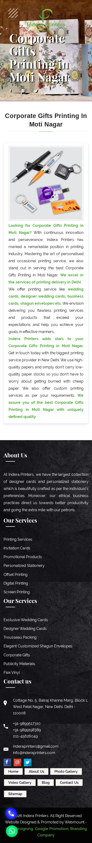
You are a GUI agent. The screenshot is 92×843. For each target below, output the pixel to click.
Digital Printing (16, 583)
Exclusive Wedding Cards (26, 620)
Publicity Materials (19, 664)
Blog (46, 782)
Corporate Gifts (17, 655)
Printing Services (18, 539)
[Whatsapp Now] (12, 831)
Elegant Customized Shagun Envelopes (38, 646)
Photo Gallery (66, 771)
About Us (36, 771)
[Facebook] (10, 91)
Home (13, 771)
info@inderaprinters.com (34, 752)
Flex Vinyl (12, 672)
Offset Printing (16, 574)
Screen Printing (17, 592)
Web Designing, (19, 828)
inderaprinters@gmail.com (36, 746)
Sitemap (15, 794)
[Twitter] (36, 91)
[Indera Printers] (46, 19)
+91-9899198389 (27, 730)
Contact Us (69, 782)
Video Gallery (19, 782)
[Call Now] (11, 813)
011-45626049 (25, 736)
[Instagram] (23, 91)
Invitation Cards (17, 548)
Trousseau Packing (20, 637)
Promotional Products (23, 557)
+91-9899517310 (27, 723)
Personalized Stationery (24, 565)
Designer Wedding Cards (25, 628)
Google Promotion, (52, 828)
